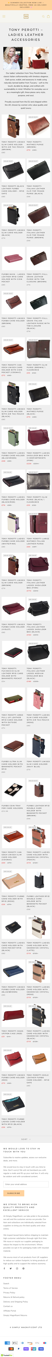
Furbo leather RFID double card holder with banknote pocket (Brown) (38, 811)
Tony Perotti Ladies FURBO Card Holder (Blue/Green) (13, 455)
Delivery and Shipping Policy (15, 1301)
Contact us (8, 1306)
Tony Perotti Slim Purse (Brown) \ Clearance (37, 367)
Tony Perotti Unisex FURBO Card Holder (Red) (13, 1077)
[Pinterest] (23, 1268)
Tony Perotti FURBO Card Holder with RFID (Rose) (13, 898)
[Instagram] (17, 1268)
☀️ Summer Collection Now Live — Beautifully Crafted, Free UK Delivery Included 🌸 (26, 5)
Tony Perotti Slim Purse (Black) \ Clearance (37, 499)
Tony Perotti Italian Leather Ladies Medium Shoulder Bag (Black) (36, 673)
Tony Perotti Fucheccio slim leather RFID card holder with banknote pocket (12, 673)
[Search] (43, 16)
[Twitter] (11, 1268)
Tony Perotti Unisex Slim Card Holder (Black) (13, 232)
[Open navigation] (3, 16)
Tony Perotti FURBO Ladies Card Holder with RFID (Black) (13, 1121)
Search (6, 1283)
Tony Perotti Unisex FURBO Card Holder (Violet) (13, 626)
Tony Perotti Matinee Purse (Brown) (35, 144)
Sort (25, 1139)
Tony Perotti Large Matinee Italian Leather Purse (38, 541)
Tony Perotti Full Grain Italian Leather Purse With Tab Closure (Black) (38, 323)
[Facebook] (4, 1268)
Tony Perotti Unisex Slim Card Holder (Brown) (13, 582)
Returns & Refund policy (13, 1297)
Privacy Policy (9, 1292)
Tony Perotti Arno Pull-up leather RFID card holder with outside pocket (12, 720)
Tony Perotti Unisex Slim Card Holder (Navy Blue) (38, 764)
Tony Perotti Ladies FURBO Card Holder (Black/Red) (13, 499)
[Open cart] (48, 16)
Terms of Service (10, 1288)
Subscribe (13, 1193)
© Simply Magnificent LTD (26, 1327)
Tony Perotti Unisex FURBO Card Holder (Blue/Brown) (13, 989)
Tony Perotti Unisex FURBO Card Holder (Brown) (13, 320)
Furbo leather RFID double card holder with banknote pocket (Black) (38, 901)
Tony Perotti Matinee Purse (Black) (35, 411)
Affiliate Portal (9, 1311)
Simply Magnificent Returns (15, 1315)
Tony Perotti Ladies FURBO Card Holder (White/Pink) (13, 541)
